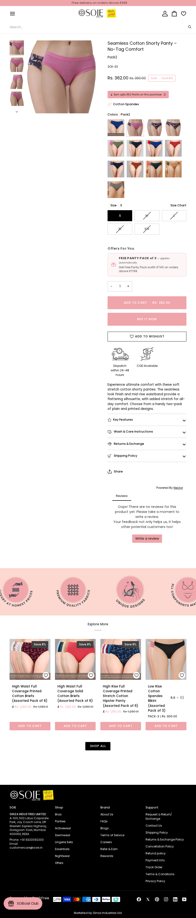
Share (118, 471)
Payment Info (155, 860)
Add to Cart (30, 726)
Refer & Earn (109, 849)
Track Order (154, 867)
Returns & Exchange (128, 444)
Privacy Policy (155, 881)
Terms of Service (112, 835)
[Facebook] (139, 899)
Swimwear (62, 835)
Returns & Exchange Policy (165, 839)
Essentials (62, 849)
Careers (106, 842)
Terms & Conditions (160, 874)
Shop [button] (59, 807)
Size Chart (178, 205)
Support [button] (152, 807)
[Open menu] (12, 13)
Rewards (106, 856)
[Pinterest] (157, 899)
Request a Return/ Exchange (159, 816)
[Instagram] (166, 899)
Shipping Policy (125, 456)
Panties (60, 821)
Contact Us (154, 826)
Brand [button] (105, 807)
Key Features (123, 420)
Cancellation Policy (160, 846)
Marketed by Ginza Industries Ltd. (98, 913)
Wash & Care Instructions (133, 431)
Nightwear (62, 856)
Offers (59, 863)
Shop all (98, 746)
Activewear (63, 828)
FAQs (104, 821)
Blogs (104, 828)
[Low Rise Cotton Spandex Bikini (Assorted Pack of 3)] (166, 659)
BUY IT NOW (147, 319)
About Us (106, 814)
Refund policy (156, 853)
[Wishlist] (181, 13)
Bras (58, 814)
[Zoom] (61, 76)
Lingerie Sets (64, 842)
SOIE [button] (13, 807)
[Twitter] (148, 899)
